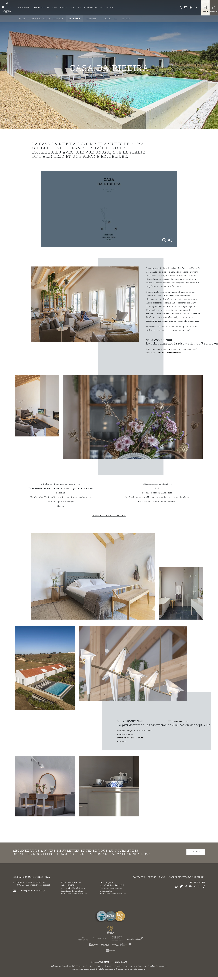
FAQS (162, 877)
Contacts (139, 877)
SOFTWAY (142, 969)
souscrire (196, 852)
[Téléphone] (181, 7)
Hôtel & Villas (41, 8)
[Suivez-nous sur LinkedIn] (199, 887)
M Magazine (106, 8)
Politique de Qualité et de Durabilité (130, 966)
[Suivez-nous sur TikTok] (204, 887)
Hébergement (74, 19)
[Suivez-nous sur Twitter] (181, 887)
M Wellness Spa (109, 19)
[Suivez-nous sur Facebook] (186, 887)
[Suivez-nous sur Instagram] (176, 887)
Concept (22, 19)
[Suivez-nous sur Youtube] (190, 887)
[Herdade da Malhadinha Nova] (6, 8)
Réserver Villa (180, 721)
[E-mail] (185, 7)
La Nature (75, 8)
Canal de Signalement (157, 966)
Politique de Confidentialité (63, 966)
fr (197, 8)
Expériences (90, 8)
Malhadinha (24, 8)
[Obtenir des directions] (191, 7)
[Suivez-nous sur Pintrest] (195, 887)
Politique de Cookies (105, 966)
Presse (152, 877)
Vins (54, 8)
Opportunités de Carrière (186, 877)
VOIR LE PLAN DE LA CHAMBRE (109, 515)
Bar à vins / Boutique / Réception (47, 19)
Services (126, 19)
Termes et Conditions (85, 966)
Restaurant (91, 19)
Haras (63, 8)
